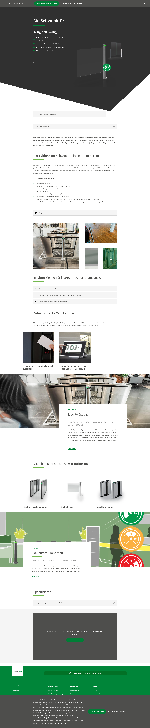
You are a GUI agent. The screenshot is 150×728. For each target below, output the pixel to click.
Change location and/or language (71, 3)
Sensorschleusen (75, 690)
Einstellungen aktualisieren (116, 711)
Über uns (95, 690)
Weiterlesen (36, 576)
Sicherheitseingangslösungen (56, 694)
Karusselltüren (74, 694)
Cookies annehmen (75, 640)
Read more (71, 448)
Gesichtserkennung (53, 690)
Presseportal (96, 694)
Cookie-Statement (39, 718)
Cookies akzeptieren (97, 711)
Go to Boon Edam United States (47, 3)
